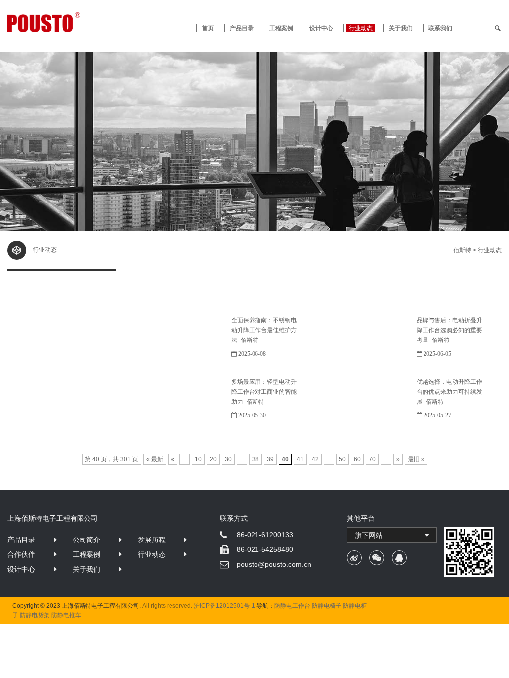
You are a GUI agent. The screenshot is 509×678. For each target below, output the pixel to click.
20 (213, 459)
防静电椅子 (326, 605)
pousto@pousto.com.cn (274, 564)
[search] (497, 28)
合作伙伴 (21, 554)
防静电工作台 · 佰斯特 (69, 22)
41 (300, 459)
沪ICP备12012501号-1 (224, 605)
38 (255, 459)
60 (357, 459)
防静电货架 (35, 615)
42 (315, 459)
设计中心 (321, 28)
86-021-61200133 (265, 535)
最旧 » (416, 459)
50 (342, 459)
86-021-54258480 (265, 549)
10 (198, 459)
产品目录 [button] (242, 28)
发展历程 (152, 539)
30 (228, 459)
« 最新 (154, 459)
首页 (208, 28)
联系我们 (440, 28)
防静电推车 (66, 615)
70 (372, 459)
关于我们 (401, 28)
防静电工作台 (292, 605)
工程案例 (281, 28)
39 (270, 459)
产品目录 (21, 539)
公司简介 (86, 539)
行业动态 (361, 28)
